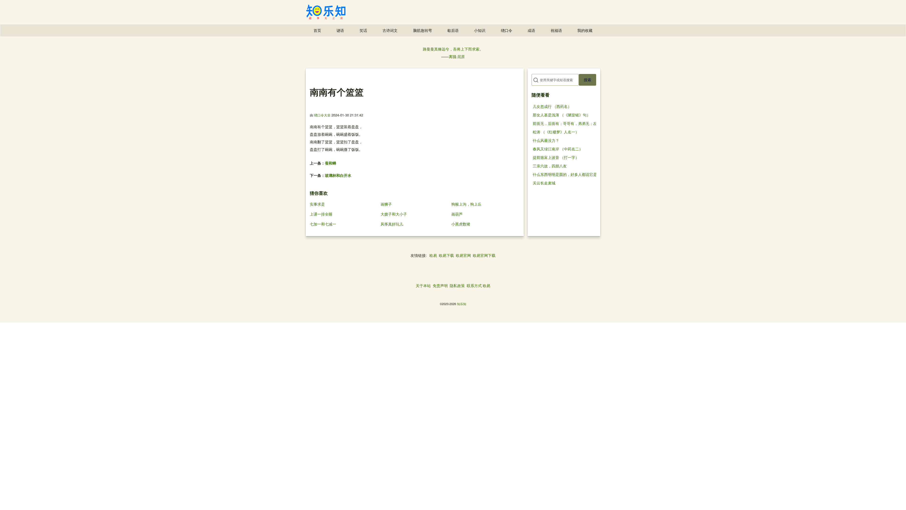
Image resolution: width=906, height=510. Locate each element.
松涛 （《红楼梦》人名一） (556, 132)
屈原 (461, 56)
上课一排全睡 (321, 214)
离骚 (452, 56)
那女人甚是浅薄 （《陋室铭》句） (561, 115)
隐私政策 (457, 285)
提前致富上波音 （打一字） (556, 157)
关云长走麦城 (544, 183)
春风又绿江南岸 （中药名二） (558, 149)
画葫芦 (457, 214)
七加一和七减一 (323, 224)
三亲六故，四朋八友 (550, 166)
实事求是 (317, 204)
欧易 (433, 255)
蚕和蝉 (330, 163)
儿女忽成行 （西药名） (552, 106)
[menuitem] (317, 30)
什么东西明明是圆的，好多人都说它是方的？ (570, 174)
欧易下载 (446, 255)
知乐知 (461, 304)
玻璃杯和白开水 (338, 175)
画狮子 (386, 204)
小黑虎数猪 (460, 224)
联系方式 (474, 285)
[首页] (326, 12)
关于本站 (423, 285)
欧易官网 (463, 255)
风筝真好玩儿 (392, 224)
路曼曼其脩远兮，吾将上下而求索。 (453, 49)
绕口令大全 (322, 114)
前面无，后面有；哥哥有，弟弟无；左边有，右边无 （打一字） (586, 123)
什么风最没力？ (546, 140)
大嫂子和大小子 (394, 214)
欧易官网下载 (484, 255)
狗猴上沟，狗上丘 (466, 204)
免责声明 (440, 285)
